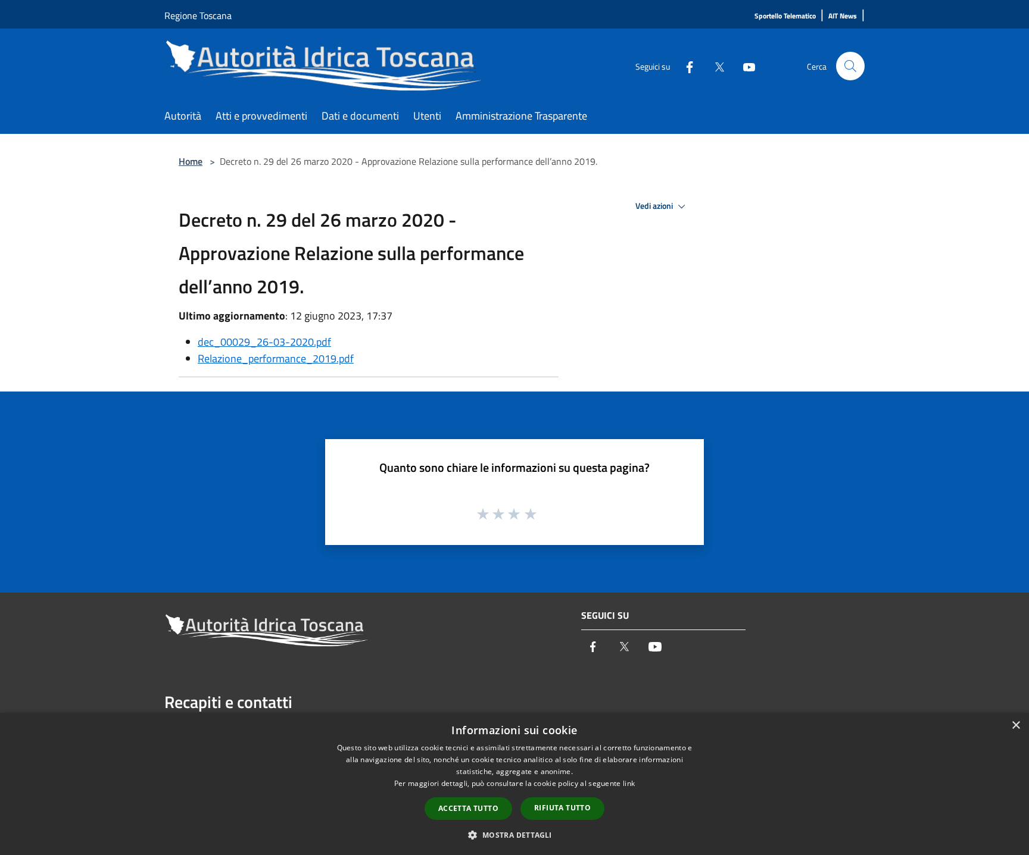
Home (190, 161)
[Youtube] (744, 66)
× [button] (1015, 725)
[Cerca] (850, 66)
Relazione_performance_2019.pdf (276, 358)
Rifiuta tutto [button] (562, 808)
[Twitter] (714, 66)
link (629, 783)
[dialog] (514, 784)
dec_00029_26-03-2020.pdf (264, 342)
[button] (514, 835)
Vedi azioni (655, 205)
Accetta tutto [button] (468, 808)
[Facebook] (685, 66)
